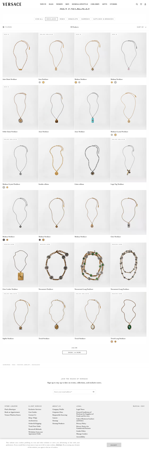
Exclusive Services (35, 409)
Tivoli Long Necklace (118, 339)
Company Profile (58, 409)
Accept (114, 445)
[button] (146, 27)
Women (59, 4)
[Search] (137, 4)
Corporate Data (57, 412)
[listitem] (39, 19)
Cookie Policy (81, 431)
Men (67, 4)
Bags (51, 4)
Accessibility (80, 437)
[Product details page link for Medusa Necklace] (92, 55)
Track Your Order (35, 426)
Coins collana (79, 184)
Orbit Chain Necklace (10, 132)
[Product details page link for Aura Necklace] (56, 107)
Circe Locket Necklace (10, 289)
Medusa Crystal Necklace (119, 132)
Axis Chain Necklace (10, 79)
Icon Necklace (43, 79)
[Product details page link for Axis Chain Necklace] (20, 55)
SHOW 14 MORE (74, 352)
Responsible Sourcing (59, 415)
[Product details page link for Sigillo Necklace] (20, 314)
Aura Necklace (44, 132)
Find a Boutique (10, 409)
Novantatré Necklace (46, 289)
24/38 (74, 348)
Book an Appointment (12, 412)
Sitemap (55, 421)
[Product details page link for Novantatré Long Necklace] (92, 265)
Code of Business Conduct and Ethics (85, 420)
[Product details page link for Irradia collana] (56, 160)
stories (113, 4)
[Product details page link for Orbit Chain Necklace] (20, 107)
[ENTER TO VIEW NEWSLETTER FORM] (94, 392)
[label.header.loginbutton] (145, 4)
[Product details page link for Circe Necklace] (129, 212)
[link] (6, 364)
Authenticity (33, 421)
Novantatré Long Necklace (84, 289)
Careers (55, 418)
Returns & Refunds (35, 429)
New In (43, 4)
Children (95, 4)
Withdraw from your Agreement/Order (36, 433)
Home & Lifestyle (80, 4)
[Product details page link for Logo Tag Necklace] (129, 160)
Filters (8, 27)
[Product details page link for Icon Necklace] (56, 55)
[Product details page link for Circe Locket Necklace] (20, 265)
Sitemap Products (58, 423)
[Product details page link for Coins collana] (92, 160)
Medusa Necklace (81, 79)
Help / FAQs (33, 418)
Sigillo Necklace (8, 339)
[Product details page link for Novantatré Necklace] (56, 265)
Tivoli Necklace (44, 339)
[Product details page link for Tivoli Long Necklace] (129, 314)
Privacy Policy (81, 423)
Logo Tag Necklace (117, 184)
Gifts (104, 4)
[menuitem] (43, 4)
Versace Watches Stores (13, 415)
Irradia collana (44, 184)
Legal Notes (80, 409)
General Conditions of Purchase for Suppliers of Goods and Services (84, 414)
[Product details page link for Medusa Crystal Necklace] (129, 107)
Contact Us (32, 415)
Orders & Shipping (35, 423)
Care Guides (33, 412)
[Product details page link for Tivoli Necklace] (56, 314)
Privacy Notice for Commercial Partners (83, 427)
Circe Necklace (116, 237)
